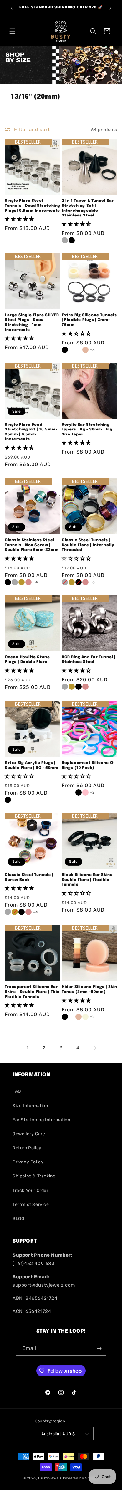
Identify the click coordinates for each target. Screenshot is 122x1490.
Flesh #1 (78, 1017)
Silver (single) (65, 240)
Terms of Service (31, 1204)
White (72, 350)
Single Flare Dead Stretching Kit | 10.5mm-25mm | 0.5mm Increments (31, 432)
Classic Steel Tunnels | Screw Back (29, 877)
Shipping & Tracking (34, 1176)
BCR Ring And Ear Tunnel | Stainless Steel (89, 659)
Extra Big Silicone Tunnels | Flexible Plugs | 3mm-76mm (89, 320)
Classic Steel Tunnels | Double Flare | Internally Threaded (88, 545)
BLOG (18, 1218)
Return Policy (27, 1148)
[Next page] (95, 1048)
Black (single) (72, 240)
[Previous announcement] (11, 8)
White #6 (72, 1017)
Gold (21, 582)
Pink (85, 792)
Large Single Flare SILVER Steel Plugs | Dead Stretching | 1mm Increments (32, 322)
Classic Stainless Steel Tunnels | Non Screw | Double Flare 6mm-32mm (32, 545)
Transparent (78, 350)
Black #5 (65, 1017)
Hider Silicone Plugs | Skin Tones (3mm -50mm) (89, 989)
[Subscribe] (99, 1348)
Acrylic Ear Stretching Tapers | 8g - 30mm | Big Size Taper (87, 429)
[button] (12, 31)
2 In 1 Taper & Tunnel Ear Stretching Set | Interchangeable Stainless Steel (88, 208)
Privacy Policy (28, 1162)
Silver (15, 582)
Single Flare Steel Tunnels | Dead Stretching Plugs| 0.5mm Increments (32, 205)
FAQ (17, 1091)
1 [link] (27, 1047)
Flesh (85, 350)
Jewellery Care (29, 1134)
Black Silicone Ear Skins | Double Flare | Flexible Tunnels (88, 880)
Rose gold (28, 582)
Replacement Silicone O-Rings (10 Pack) (88, 765)
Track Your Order (30, 1190)
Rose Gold (85, 687)
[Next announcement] (110, 8)
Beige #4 (85, 1017)
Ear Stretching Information (41, 1119)
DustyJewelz (50, 1478)
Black (65, 350)
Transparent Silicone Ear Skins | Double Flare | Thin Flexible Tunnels (32, 992)
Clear (21, 800)
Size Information (30, 1105)
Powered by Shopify (81, 1478)
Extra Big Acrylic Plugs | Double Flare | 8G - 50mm (31, 765)
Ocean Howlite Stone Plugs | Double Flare (27, 659)
